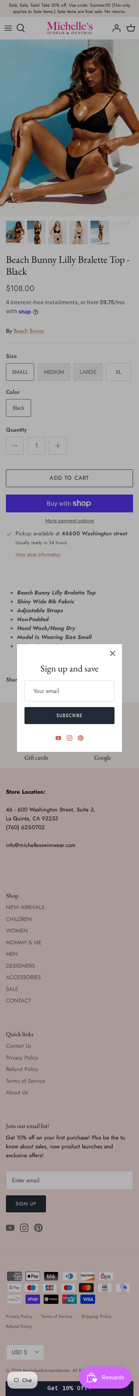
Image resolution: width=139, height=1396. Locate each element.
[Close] (113, 653)
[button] (69, 1388)
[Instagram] (69, 738)
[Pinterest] (80, 738)
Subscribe (69, 715)
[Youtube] (58, 738)
